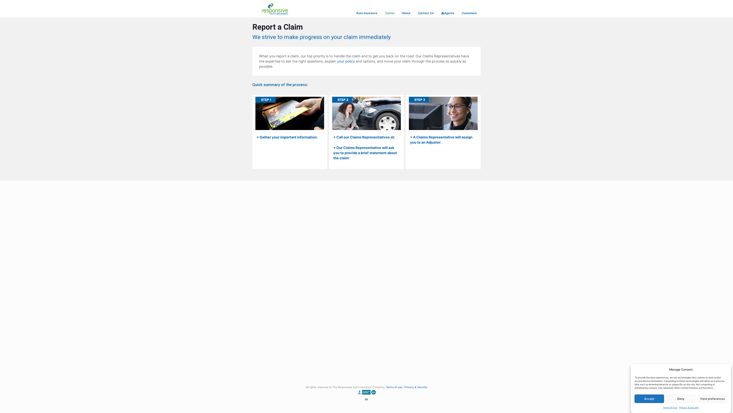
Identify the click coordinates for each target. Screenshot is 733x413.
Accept (649, 399)
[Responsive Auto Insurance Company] (275, 8)
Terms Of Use (670, 407)
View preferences (712, 399)
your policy (346, 61)
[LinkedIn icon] (366, 399)
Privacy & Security (689, 407)
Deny (681, 399)
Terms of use (394, 387)
